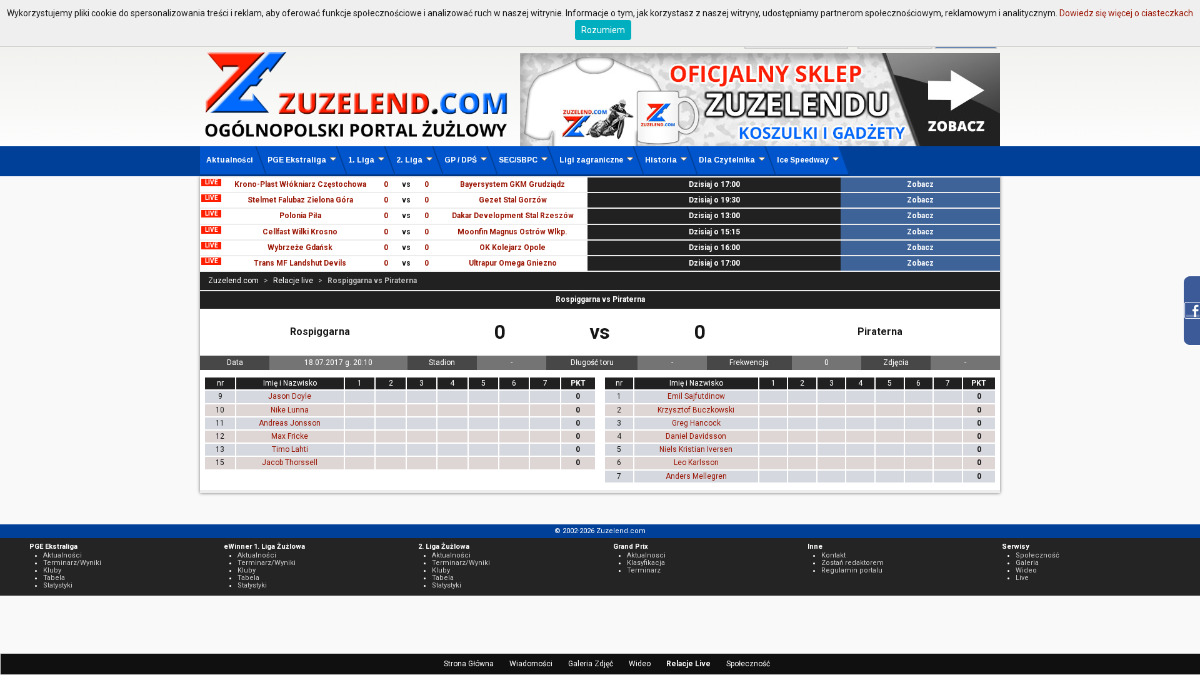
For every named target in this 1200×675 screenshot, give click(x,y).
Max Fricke (289, 436)
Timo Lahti (290, 449)
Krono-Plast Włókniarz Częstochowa (300, 184)
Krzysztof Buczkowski (696, 410)
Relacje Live (688, 663)
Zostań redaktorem (852, 563)
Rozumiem (603, 30)
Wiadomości (530, 663)
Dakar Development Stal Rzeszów (513, 215)
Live (1022, 578)
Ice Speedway (803, 160)
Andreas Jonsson (290, 423)
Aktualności (229, 160)
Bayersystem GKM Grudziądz (512, 184)
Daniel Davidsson (696, 436)
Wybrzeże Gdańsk (300, 247)
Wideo (640, 663)
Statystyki (57, 585)
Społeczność (748, 663)
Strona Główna (469, 663)
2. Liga (409, 160)
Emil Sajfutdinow (696, 396)
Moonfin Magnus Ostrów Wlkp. (513, 232)
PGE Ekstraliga (297, 160)
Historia (661, 160)
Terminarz (644, 570)
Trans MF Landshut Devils (300, 263)
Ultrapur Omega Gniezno (513, 263)
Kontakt (833, 555)
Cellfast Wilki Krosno (300, 232)
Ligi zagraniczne (591, 160)
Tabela (54, 578)
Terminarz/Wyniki (72, 563)
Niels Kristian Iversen (695, 449)
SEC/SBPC (518, 160)
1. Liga (361, 160)
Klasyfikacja (646, 563)
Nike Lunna (290, 410)
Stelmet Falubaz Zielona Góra (300, 200)
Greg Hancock (696, 423)
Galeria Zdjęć (590, 663)
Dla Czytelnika (727, 160)
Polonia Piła (300, 215)
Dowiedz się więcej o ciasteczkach (1126, 13)
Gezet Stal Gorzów (513, 200)
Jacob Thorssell (290, 462)
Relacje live (293, 280)
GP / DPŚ (460, 160)
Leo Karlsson (696, 462)
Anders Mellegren (696, 476)
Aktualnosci (646, 555)
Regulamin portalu (851, 570)
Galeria (1027, 563)
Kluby (52, 570)
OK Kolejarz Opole (512, 247)
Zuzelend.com (233, 280)
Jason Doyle (289, 396)
